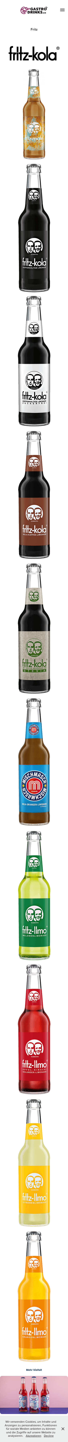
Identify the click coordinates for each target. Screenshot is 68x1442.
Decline (49, 1436)
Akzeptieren (33, 1436)
